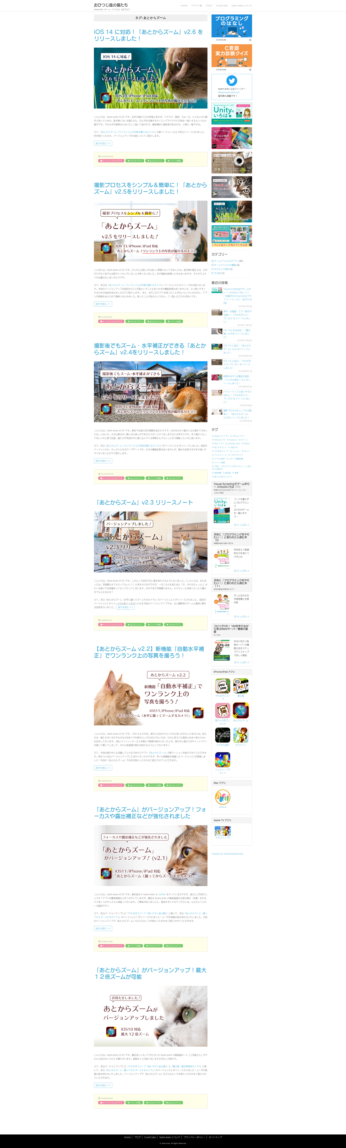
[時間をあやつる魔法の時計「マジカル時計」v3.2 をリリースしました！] (217, 377)
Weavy (247, 443)
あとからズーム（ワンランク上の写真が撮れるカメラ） (128, 132)
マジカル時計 (219, 458)
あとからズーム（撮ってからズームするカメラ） (130, 1070)
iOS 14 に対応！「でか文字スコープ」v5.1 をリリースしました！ (237, 364)
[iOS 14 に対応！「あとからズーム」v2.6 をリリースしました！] (217, 347)
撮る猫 (228, 472)
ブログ (209, 5)
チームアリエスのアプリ (112, 161)
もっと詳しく (243, 524)
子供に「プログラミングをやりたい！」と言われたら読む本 (231, 467)
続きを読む (104, 143)
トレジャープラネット (241, 451)
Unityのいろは (234, 443)
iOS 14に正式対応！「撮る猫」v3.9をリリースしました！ (236, 334)
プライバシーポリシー (194, 1137)
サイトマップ (215, 1137)
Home (184, 5)
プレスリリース (220, 454)
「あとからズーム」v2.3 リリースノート (143, 502)
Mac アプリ (219, 443)
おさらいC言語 (221, 269)
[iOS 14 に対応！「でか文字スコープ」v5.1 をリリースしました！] (217, 362)
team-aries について (242, 5)
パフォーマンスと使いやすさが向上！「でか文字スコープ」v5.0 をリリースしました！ (237, 397)
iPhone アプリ (136, 161)
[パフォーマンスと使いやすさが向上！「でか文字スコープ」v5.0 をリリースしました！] (217, 393)
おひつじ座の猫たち (111, 5)
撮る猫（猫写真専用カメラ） (186, 1066)
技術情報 (217, 472)
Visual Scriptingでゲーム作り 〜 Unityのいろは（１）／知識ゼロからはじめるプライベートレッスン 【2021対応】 (237, 295)
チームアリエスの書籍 (225, 265)
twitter (162, 894)
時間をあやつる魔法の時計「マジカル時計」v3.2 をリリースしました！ (236, 380)
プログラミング (237, 454)
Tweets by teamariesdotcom (227, 853)
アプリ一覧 (196, 5)
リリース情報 (175, 161)
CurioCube (222, 5)
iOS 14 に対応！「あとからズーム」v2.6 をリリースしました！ (237, 349)
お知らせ (234, 447)
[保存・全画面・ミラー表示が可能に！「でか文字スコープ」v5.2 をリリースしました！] (217, 312)
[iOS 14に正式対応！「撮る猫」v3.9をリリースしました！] (217, 331)
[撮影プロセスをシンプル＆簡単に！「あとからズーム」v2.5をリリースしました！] (217, 412)
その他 (217, 273)
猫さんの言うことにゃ (223, 476)
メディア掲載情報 (236, 458)
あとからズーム (156, 161)
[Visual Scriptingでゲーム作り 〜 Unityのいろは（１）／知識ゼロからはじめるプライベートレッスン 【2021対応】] (217, 290)
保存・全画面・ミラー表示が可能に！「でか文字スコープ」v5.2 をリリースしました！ (237, 316)
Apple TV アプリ (221, 435)
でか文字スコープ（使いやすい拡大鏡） (147, 913)
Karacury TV (219, 439)
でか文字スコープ (221, 451)
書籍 (236, 472)
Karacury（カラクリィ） (239, 439)
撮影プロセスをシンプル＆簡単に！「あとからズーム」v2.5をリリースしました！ (237, 414)
